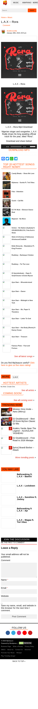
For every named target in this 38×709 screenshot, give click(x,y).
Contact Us (19, 649)
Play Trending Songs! (8, 656)
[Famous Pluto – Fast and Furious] (7, 348)
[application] (19, 146)
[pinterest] (30, 633)
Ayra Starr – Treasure (19, 337)
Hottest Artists (14, 382)
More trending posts (25, 457)
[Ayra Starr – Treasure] (7, 339)
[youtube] (24, 633)
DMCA (3, 649)
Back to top (18, 661)
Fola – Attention (17, 191)
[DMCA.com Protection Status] (25, 643)
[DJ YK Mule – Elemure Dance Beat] (7, 212)
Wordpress (13, 643)
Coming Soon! (12, 393)
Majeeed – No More (19, 219)
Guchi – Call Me (17, 201)
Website (5, 596)
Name (4, 580)
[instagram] (19, 633)
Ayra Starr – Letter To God (21, 318)
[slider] (33, 146)
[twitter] (13, 633)
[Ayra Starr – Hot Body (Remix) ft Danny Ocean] (7, 330)
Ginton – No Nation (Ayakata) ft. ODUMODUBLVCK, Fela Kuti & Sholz (23, 230)
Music (16, 3)
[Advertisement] (19, 689)
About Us (10, 649)
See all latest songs (23, 356)
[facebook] (8, 633)
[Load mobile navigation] (35, 2)
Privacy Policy (29, 646)
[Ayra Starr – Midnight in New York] (7, 303)
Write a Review (18, 646)
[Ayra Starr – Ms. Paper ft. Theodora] (7, 312)
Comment (6, 25)
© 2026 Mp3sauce (7, 641)
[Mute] (28, 147)
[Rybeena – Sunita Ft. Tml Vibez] (7, 185)
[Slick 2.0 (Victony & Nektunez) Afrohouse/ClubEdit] (7, 240)
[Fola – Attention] (7, 194)
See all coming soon (23, 400)
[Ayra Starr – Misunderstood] (7, 285)
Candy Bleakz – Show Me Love (23, 173)
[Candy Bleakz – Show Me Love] (7, 176)
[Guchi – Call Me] (7, 203)
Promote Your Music (8, 653)
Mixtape (19, 653)
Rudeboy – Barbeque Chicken (23, 255)
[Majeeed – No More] (7, 221)
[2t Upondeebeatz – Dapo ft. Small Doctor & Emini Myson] (7, 276)
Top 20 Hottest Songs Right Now (19, 165)
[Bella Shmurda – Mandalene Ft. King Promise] (7, 249)
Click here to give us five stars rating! (18, 364)
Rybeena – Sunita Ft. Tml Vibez (23, 182)
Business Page (6, 646)
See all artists (27, 390)
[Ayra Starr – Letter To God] (7, 321)
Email (4, 588)
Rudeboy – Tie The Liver (20, 264)
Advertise (28, 649)
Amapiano (26, 3)
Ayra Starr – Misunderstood (22, 282)
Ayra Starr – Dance (18, 291)
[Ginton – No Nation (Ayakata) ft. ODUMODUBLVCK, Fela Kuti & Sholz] (7, 230)
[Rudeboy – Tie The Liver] (7, 267)
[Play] (4, 147)
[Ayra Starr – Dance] (7, 294)
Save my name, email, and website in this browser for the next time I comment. (18, 608)
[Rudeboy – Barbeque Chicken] (7, 258)
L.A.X (15, 377)
